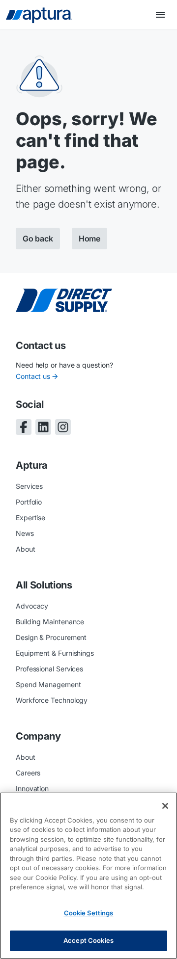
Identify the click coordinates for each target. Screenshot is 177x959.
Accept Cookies (88, 940)
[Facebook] (24, 427)
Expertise (30, 517)
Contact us (33, 376)
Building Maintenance (50, 621)
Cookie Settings (89, 913)
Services (29, 486)
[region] (88, 875)
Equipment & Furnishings (55, 653)
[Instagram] (63, 427)
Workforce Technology (52, 700)
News (25, 533)
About (25, 549)
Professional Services (49, 669)
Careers (28, 773)
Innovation (32, 788)
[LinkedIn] (43, 427)
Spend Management (48, 684)
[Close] (165, 806)
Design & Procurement (51, 637)
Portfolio (29, 502)
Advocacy (32, 606)
